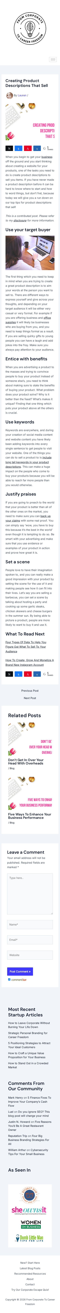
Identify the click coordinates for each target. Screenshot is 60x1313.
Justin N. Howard (19, 1121)
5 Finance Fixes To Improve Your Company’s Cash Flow (29, 1101)
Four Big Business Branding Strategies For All (28, 1140)
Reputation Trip (17, 1136)
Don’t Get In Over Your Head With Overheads (26, 761)
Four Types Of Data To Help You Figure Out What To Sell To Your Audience (26, 646)
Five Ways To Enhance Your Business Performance (29, 816)
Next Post (30, 698)
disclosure (20, 220)
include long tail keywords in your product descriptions (29, 462)
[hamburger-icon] (53, 59)
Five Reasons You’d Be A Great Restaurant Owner (29, 1125)
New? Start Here (30, 1262)
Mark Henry (15, 1097)
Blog (12, 768)
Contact (30, 1284)
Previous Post (29, 690)
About (30, 1279)
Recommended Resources (30, 1273)
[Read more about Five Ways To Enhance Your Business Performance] (30, 793)
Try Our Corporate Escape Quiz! (30, 1289)
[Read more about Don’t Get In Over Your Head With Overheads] (30, 738)
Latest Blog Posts (30, 1268)
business (47, 157)
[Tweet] (9, 148)
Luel (10, 1111)
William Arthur (17, 1150)
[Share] (18, 148)
